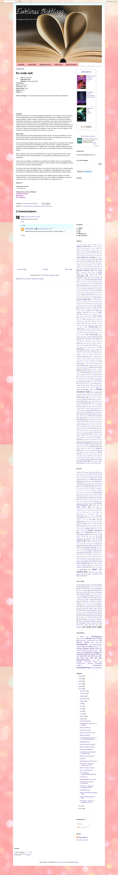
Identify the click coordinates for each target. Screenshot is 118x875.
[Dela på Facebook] (48, 204)
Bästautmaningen (80, 638)
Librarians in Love (81, 519)
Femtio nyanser (98, 495)
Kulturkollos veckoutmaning (87, 640)
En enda (24, 206)
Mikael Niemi (91, 408)
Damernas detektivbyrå (90, 488)
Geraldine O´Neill (81, 312)
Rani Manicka (99, 424)
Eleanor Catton (94, 292)
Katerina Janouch (94, 367)
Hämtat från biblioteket (86, 749)
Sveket (78, 545)
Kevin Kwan (94, 371)
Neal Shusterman (82, 414)
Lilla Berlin (92, 519)
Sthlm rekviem (81, 612)
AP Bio (78, 585)
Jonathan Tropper (81, 354)
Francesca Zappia (82, 305)
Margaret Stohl (88, 389)
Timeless (99, 619)
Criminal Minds (98, 588)
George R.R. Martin (93, 310)
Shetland (92, 610)
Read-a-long (99, 642)
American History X (85, 727)
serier (94, 627)
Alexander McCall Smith (82, 250)
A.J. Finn (79, 244)
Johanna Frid (82, 347)
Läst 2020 (21, 64)
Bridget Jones (90, 485)
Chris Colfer (81, 281)
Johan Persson (80, 345)
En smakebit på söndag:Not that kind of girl (88, 752)
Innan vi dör (81, 597)
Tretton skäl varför (83, 621)
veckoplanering (83, 667)
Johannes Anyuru (92, 347)
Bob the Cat (90, 481)
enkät (100, 652)
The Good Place (92, 617)
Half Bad (97, 503)
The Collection (82, 617)
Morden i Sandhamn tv (90, 601)
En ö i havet (98, 494)
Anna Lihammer (89, 259)
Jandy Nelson (91, 332)
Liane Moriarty (98, 380)
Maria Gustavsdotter (81, 394)
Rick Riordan (93, 428)
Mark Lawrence (92, 397)
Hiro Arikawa (97, 319)
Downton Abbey (94, 590)
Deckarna (80, 590)
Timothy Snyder (96, 455)
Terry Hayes (79, 455)
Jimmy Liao (95, 341)
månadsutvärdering (83, 660)
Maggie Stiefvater (86, 385)
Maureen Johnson (81, 405)
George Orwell (80, 310)
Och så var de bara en (86, 603)
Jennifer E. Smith (87, 336)
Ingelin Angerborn (92, 323)
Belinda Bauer (96, 266)
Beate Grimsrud (93, 264)
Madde (23, 216)
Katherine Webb (81, 369)
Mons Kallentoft (91, 410)
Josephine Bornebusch (83, 356)
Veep (93, 625)
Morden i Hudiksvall (81, 530)
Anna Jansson (98, 257)
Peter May (90, 421)
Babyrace (86, 479)
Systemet (85, 545)
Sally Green (85, 434)
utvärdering (98, 663)
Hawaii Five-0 (86, 596)
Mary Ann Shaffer (91, 401)
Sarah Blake (81, 437)
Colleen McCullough (92, 285)
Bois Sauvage (87, 483)
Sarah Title (84, 439)
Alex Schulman (96, 248)
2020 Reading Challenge (88, 136)
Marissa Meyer (81, 397)
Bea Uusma (85, 264)
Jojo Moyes (80, 351)
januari (82, 719)
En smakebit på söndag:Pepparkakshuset (88, 773)
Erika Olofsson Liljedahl (93, 301)
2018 (80, 681)
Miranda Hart (99, 408)
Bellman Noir (82, 481)
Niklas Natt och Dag (94, 415)
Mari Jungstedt (94, 392)
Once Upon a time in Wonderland (88, 605)
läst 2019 (89, 658)
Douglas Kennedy (88, 290)
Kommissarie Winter (93, 514)
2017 (80, 684)
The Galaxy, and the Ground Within (90, 93)
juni (81, 706)
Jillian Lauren (88, 341)
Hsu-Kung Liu (80, 321)
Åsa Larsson (95, 463)
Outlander (93, 534)
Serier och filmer (71, 64)
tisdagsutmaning (81, 663)
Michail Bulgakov (98, 406)
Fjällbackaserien (82, 497)
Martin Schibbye (96, 399)
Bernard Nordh (89, 268)
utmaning (90, 663)
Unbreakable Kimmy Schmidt (87, 623)
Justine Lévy (87, 360)
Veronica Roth (98, 459)
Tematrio (79, 646)
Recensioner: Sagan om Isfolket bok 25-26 (87, 786)
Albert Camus (93, 246)
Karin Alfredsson (96, 363)
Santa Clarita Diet (94, 608)
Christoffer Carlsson (86, 283)
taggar (95, 661)
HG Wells (94, 314)
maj (81, 708)
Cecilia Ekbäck (95, 278)
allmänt (92, 648)
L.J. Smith (80, 376)
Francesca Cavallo (97, 303)
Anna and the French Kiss (91, 476)
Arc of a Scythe (88, 477)
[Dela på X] (46, 204)
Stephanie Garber (94, 446)
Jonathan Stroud (96, 352)
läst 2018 (80, 658)
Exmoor (90, 495)
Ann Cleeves (94, 253)
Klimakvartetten (80, 514)
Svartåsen (97, 543)
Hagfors (91, 503)
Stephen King (90, 448)
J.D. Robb (79, 327)
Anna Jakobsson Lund (84, 257)
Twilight (85, 563)
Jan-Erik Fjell (97, 330)
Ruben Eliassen (93, 430)
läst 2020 (98, 658)
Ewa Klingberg (87, 303)
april (81, 711)
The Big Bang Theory (91, 614)
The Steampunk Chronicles (91, 554)
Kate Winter (84, 367)
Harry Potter (81, 507)
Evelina (84, 139)
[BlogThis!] (44, 204)
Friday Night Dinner (82, 594)
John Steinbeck (96, 349)
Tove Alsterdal (80, 457)
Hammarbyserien (82, 505)
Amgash (83, 474)
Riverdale (99, 606)
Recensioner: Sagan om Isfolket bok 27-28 (87, 764)
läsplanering (88, 654)
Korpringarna (80, 516)
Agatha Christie (82, 246)
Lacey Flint (90, 516)
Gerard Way (92, 312)
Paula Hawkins (82, 421)
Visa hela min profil (82, 840)
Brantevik (80, 485)
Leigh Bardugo (90, 378)
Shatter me (80, 541)
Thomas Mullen (87, 455)
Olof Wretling (89, 419)
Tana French (85, 454)
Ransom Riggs (81, 426)
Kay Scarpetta (96, 512)
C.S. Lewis (98, 270)
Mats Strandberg (83, 403)
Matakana (96, 523)
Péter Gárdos (90, 423)
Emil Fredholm (94, 299)
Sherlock (85, 610)
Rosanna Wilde (90, 538)
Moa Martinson (81, 410)
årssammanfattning (96, 667)
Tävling (94, 646)
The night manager (90, 619)
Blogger (76, 862)
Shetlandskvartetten (90, 541)
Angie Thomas (85, 253)
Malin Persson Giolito (88, 387)
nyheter (93, 660)
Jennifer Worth (81, 338)
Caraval (99, 485)
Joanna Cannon (96, 343)
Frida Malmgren (87, 307)
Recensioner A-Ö (45, 64)
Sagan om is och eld (93, 540)
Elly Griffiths (83, 299)
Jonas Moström (86, 352)
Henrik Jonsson (87, 319)
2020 (80, 676)
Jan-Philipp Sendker (81, 332)
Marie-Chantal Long (85, 395)
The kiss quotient (91, 558)
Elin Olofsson (86, 296)
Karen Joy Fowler (87, 363)
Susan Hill (85, 450)
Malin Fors (81, 523)
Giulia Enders (86, 314)
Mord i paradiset (90, 599)
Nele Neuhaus (94, 414)
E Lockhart (97, 290)
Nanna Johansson (96, 412)
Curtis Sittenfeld (85, 287)
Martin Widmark (81, 401)
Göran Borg (84, 503)
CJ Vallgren (82, 272)
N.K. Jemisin (85, 412)
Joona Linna (86, 512)
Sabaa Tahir (93, 432)
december (83, 691)
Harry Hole (96, 505)
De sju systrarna (88, 492)
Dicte (86, 590)
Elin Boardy (95, 294)
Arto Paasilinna (92, 263)
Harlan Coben (88, 316)
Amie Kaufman (91, 252)
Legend (87, 517)
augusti (82, 701)
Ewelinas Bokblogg (39, 12)
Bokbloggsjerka (96, 636)
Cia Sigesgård (82, 285)
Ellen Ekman (98, 298)
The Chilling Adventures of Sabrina (92, 615)
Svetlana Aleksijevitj (90, 452)
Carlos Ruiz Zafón (94, 276)
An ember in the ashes (93, 474)
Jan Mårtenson (88, 330)
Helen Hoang (82, 317)
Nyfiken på (88, 642)
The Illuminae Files (88, 549)
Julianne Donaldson (86, 358)
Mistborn (88, 528)
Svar (23, 225)
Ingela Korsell (80, 323)
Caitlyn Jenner (91, 272)
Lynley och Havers (97, 521)
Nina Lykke (88, 417)
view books (96, 145)
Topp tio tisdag (87, 646)
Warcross (85, 565)
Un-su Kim (95, 457)
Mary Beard (99, 401)
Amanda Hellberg (81, 252)
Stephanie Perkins (81, 448)
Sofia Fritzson (80, 445)
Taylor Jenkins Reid (95, 454)
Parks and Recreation (88, 606)
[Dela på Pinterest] (49, 204)
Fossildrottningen (85, 790)
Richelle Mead (84, 428)
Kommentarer (83, 827)
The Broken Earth (88, 547)
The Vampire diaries (91, 556)
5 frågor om (82, 636)
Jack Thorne (86, 328)
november (83, 693)
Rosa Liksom (84, 430)
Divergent (97, 492)
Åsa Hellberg (87, 463)
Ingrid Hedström (87, 325)
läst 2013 (96, 654)
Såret (79, 547)
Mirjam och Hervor (81, 526)
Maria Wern (89, 523)
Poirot (97, 536)
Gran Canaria (92, 501)
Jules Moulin (94, 356)
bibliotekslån (98, 648)
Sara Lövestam (90, 435)
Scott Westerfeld (93, 439)
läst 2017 (98, 656)
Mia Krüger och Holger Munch (93, 525)
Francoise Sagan (92, 305)
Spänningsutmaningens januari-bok (86, 782)
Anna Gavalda (97, 255)
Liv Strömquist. (93, 381)
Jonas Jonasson (91, 351)
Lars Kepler (87, 376)
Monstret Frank (96, 528)
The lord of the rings (88, 560)
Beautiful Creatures (96, 479)
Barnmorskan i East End (90, 585)
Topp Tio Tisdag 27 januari (87, 732)
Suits (88, 612)
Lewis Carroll (89, 380)
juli (81, 703)
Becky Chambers (91, 97)
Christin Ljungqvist (91, 281)
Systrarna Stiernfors (96, 545)
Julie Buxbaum (96, 358)
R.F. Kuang (97, 423)
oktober (82, 696)
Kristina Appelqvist (86, 374)
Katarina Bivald (92, 365)
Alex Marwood (86, 248)
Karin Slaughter (81, 365)
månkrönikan (83, 569)
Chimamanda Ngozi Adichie (94, 279)
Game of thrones (93, 594)
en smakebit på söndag (89, 652)
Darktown (100, 488)
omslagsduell (87, 661)
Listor (97, 640)
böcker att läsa (87, 650)
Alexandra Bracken (95, 250)
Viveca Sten (83, 461)
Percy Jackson (81, 536)
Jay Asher (80, 334)
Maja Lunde (94, 385)
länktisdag (80, 654)
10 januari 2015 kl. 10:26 (32, 216)
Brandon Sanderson (83, 270)
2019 (80, 678)
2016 (80, 686)
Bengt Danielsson (80, 268)
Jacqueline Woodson (95, 328)
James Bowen (80, 330)
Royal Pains (82, 608)
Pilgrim (90, 536)
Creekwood (80, 488)
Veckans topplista (83, 648)
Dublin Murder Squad (81, 494)
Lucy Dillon (94, 383)
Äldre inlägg (68, 269)
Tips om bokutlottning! (86, 770)
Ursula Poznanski (86, 459)
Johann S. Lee (98, 345)
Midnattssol (80, 599)
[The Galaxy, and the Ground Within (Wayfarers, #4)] (81, 105)
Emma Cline (83, 301)
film (84, 627)
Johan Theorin (89, 345)
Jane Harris (99, 332)
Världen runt (58, 64)
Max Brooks (92, 405)
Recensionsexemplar (96, 644)
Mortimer (81, 532)
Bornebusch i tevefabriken (94, 586)
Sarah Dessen (90, 437)
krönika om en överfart (96, 567)
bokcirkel (79, 650)
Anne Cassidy (80, 261)
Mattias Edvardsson (95, 403)
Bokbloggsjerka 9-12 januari (88, 779)
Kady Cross (94, 360)
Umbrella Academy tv (96, 621)
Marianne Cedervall (92, 394)
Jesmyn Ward (80, 341)
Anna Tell (97, 259)
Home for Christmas (97, 595)
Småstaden (99, 610)
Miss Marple (89, 526)
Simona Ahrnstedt (46, 206)
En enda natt (83, 777)
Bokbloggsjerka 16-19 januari (88, 761)
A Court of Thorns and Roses (86, 472)
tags (100, 661)
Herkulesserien (80, 508)
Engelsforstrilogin (82, 495)
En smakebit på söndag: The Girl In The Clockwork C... (88, 738)
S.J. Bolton (85, 432)
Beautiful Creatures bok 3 (87, 756)
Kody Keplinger (94, 372)
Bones (84, 586)
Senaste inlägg (22, 269)
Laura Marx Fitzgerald (97, 376)
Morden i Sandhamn (95, 530)
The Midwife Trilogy (91, 551)
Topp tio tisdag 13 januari (87, 767)
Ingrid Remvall (97, 325)
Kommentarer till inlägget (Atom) (49, 275)
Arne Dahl (83, 263)
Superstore (95, 612)
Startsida (45, 269)
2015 (80, 689)
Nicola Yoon (84, 415)
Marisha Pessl (96, 395)
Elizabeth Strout (89, 297)
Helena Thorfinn (92, 317)
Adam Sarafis (87, 244)
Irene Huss (85, 510)
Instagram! (83, 758)
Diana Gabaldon (96, 288)
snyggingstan (91, 572)
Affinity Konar (96, 244)
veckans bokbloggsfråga (89, 665)
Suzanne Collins (95, 450)
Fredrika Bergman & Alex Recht (86, 499)
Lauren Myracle (81, 378)
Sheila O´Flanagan (86, 441)
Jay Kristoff (90, 334)
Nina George (80, 417)
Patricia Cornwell (98, 419)
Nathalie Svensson (97, 532)
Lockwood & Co (87, 521)
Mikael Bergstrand (82, 408)
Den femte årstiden (85, 721)
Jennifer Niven (96, 336)
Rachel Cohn (80, 425)
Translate (28, 854)
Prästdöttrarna (80, 538)
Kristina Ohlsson (97, 374)
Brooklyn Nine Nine (82, 588)
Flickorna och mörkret (95, 497)
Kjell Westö (85, 372)
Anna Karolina (81, 259)
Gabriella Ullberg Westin (84, 308)
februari (82, 716)
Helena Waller (95, 507)
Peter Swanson (98, 421)
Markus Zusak (87, 399)
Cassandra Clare (82, 278)
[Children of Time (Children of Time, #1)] (81, 121)
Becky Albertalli (87, 266)
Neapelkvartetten (83, 534)
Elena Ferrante (85, 294)
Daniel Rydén (94, 287)
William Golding (94, 461)
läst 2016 (91, 656)
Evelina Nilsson (30, 228)
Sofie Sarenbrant (91, 445)
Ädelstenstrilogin (81, 575)
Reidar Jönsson (91, 426)
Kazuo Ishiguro (93, 369)
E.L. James (79, 292)
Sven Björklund (80, 452)
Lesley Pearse (81, 380)
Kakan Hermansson (91, 361)
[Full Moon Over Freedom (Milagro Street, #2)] (81, 88)
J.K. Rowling (89, 327)
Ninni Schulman (96, 417)
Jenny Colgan (92, 338)
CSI (90, 588)
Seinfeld (79, 610)
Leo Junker (93, 517)
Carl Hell (81, 486)
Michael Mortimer (88, 406)
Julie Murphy (79, 360)
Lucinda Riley (86, 383)
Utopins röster (93, 563)
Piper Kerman (81, 423)
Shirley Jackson (96, 441)
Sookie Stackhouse (86, 543)
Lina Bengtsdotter (83, 381)
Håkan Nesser (97, 321)
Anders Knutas (80, 476)
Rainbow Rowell (89, 424)
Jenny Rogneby (96, 339)
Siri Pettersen (96, 443)
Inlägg (81, 824)
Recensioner (37, 206)
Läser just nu (86, 72)
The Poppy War (94, 552)
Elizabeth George (96, 296)
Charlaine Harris (80, 279)
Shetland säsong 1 (85, 735)
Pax (99, 534)
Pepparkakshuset (85, 742)
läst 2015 (30, 206)
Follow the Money (95, 592)
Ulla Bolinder (88, 457)
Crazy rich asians (98, 486)
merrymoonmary (62, 862)
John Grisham (87, 349)
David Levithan (87, 288)
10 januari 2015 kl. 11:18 (45, 228)
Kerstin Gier (86, 371)
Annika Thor (91, 261)
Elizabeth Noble (80, 297)
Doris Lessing (80, 290)
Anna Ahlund (89, 255)
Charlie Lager (88, 486)
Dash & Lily (82, 490)
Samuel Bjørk (95, 433)
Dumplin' (90, 494)
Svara (22, 221)
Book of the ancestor (97, 483)
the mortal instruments (91, 574)
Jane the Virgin (91, 597)
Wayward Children (94, 565)
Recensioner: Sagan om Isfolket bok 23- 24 (87, 801)
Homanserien (89, 508)
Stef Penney (84, 446)
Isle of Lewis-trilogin (94, 510)
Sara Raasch (99, 435)
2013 (80, 808)
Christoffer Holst (97, 283)
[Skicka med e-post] (42, 204)
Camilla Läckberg (89, 274)
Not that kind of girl (85, 730)
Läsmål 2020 (32, 64)
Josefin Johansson (94, 354)
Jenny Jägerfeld (86, 339)
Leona (99, 517)
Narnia (87, 532)
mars (81, 714)
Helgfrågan (88, 638)
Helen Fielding (97, 316)
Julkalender (99, 597)
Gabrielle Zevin (96, 308)
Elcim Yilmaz (86, 292)
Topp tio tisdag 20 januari (87, 747)
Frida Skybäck (97, 307)
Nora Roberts (80, 419)
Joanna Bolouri (86, 343)
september (83, 698)
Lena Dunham (99, 378)
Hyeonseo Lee (88, 321)
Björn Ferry (97, 268)
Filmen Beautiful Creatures (87, 744)
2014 (80, 806)
